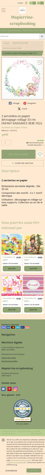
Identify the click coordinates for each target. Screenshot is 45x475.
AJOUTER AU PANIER (18, 154)
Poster (24, 109)
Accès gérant (37, 433)
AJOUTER (11, 268)
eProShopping (10, 433)
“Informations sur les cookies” (21, 460)
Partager (16, 103)
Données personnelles (10, 361)
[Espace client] (26, 3)
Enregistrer (31, 103)
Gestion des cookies (9, 358)
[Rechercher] (42, 36)
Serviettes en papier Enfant (12, 48)
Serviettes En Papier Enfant (14, 127)
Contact (20, 3)
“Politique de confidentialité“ (16, 462)
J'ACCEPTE (34, 470)
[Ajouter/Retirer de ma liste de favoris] (40, 154)
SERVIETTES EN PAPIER (20, 43)
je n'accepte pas (11, 470)
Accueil (6, 43)
